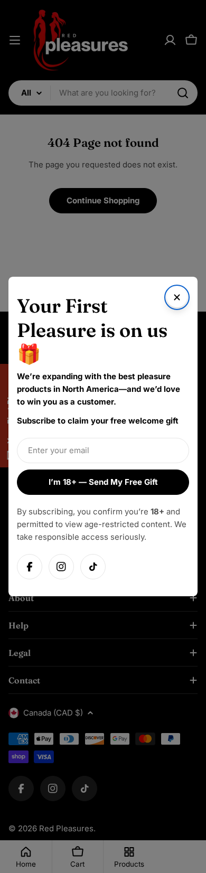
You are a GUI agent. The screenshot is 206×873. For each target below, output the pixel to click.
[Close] (177, 297)
